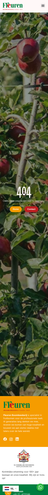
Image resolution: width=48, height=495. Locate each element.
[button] (43, 5)
